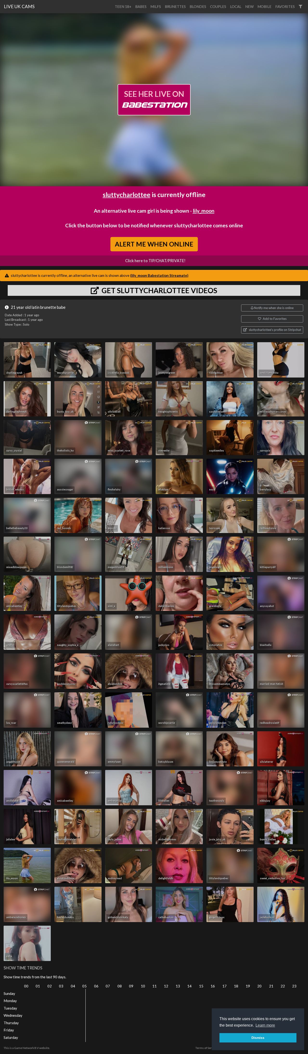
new (249, 6)
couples (218, 6)
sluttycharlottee (126, 194)
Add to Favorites (274, 319)
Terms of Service (206, 1048)
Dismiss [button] (257, 1038)
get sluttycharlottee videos (158, 290)
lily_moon (203, 211)
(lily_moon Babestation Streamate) (159, 275)
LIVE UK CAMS (19, 6)
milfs (155, 6)
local (235, 6)
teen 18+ (123, 6)
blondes (198, 6)
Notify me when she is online (273, 308)
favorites (285, 6)
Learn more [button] (265, 1025)
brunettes (175, 6)
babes (141, 6)
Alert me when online (154, 244)
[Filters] (300, 6)
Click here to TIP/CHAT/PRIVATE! (155, 260)
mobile (264, 6)
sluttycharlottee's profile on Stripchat (274, 330)
